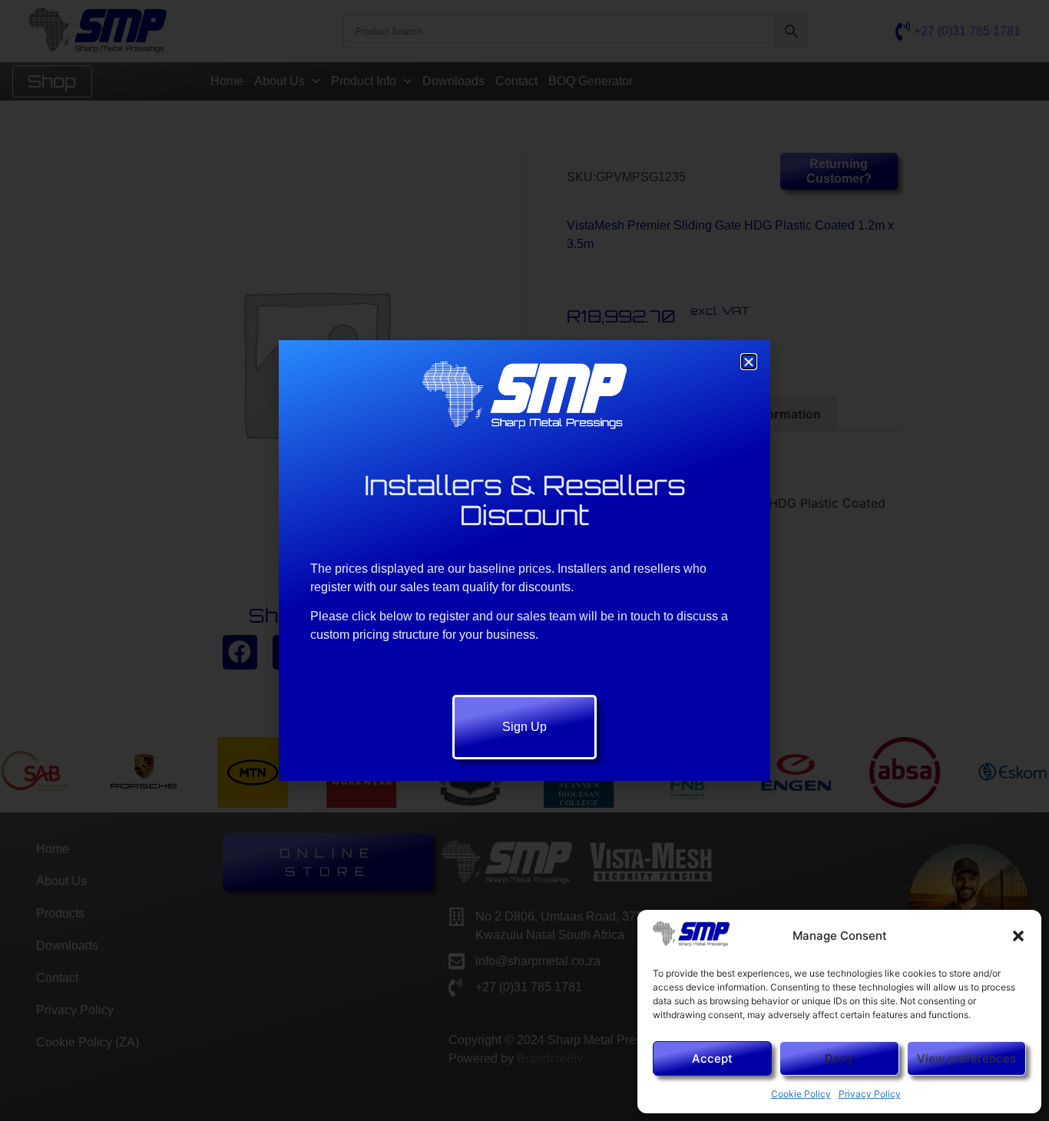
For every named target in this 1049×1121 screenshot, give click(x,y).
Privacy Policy (870, 1094)
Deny (839, 1058)
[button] (1018, 936)
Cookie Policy (801, 1094)
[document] (524, 560)
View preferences (966, 1058)
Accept (712, 1058)
